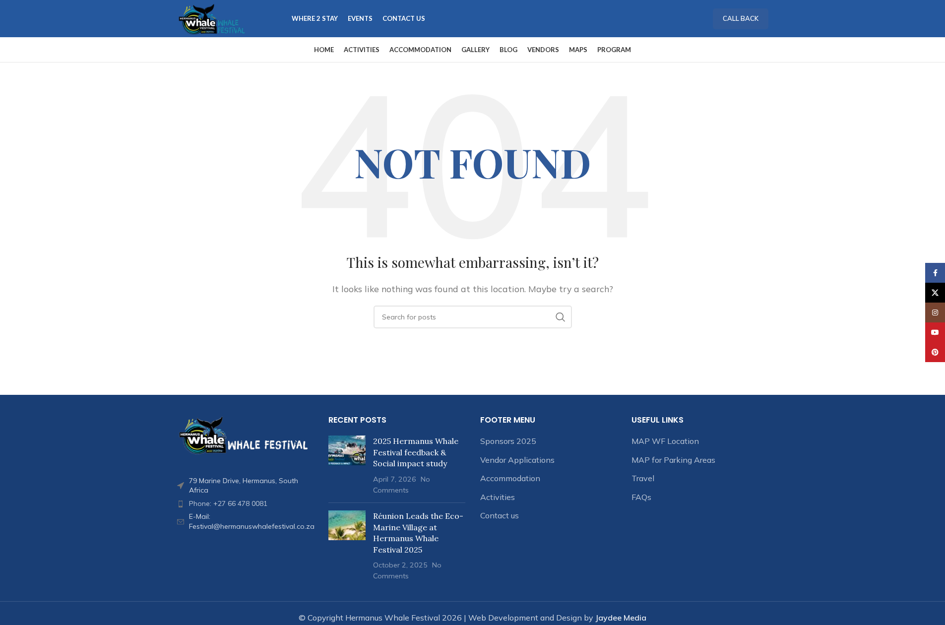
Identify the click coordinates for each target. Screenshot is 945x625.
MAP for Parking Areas (673, 460)
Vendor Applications (517, 460)
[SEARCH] (560, 317)
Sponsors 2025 (508, 441)
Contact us (499, 515)
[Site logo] (212, 18)
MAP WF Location (665, 441)
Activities (497, 497)
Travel (642, 478)
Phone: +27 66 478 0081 (228, 503)
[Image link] (245, 434)
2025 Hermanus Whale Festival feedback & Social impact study (415, 452)
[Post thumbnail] (347, 465)
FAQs (641, 497)
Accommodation (510, 478)
